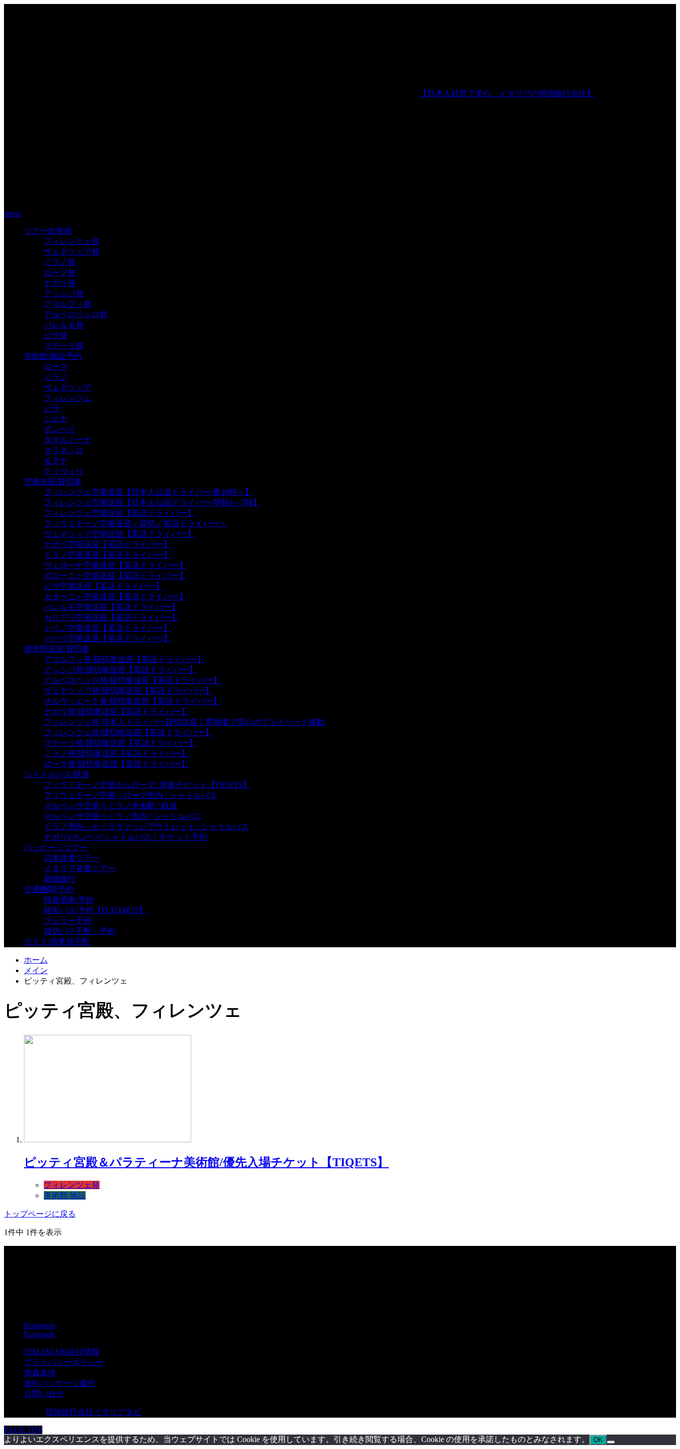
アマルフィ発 (68, 304)
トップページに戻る (40, 1214)
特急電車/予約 (69, 899)
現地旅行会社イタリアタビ (93, 1412)
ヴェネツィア (68, 387)
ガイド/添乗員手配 (57, 941)
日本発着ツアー (72, 858)
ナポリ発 (60, 283)
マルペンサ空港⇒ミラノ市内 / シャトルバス (122, 816)
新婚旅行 (60, 879)
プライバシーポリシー (64, 1362)
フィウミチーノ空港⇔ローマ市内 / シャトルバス (130, 795)
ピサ (52, 408)
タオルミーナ (68, 440)
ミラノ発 (60, 262)
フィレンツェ (68, 398)
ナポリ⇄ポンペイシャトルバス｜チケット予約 (125, 837)
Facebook (39, 1334)
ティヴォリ (64, 471)
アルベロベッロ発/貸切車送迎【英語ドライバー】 (132, 680)
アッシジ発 (64, 293)
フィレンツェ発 (72, 241)
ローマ (56, 366)
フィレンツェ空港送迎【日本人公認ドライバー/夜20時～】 (148, 492)
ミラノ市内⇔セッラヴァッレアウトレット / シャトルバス (146, 826)
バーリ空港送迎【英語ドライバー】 (107, 638)
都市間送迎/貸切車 (57, 649)
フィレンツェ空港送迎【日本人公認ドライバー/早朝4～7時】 (152, 502)
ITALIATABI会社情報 (62, 1351)
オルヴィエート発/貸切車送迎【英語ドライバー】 (132, 701)
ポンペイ (60, 429)
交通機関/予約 (49, 889)
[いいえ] (611, 1442)
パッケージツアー (56, 847)
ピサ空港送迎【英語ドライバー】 (103, 586)
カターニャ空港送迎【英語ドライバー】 (115, 596)
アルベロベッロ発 (76, 314)
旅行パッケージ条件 (60, 1383)
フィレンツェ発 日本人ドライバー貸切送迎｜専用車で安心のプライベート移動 (184, 722)
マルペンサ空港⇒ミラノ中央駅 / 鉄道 (110, 805)
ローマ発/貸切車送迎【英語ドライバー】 (116, 764)
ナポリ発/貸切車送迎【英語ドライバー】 (116, 711)
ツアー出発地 (48, 230)
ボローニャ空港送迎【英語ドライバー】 (115, 575)
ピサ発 (56, 335)
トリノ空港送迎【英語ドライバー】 (107, 628)
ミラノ (56, 377)
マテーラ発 (64, 345)
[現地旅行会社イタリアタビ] (211, 196)
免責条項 (40, 1372)
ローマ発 (60, 272)
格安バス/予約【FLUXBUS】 (95, 910)
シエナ (56, 419)
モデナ (56, 460)
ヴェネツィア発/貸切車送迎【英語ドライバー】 (128, 690)
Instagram (39, 1325)
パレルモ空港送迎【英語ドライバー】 (111, 607)
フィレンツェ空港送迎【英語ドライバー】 (119, 513)
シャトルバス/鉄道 (57, 774)
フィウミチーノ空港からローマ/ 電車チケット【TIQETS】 (147, 784)
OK (598, 1440)
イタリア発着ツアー (79, 868)
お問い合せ (44, 1393)
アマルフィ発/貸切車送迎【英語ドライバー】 (124, 659)
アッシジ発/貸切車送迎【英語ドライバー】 (120, 670)
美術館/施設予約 (53, 356)
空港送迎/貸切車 (53, 481)
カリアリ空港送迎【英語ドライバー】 (111, 617)
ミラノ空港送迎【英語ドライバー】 (107, 555)
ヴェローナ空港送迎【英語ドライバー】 (115, 565)
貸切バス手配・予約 (79, 931)
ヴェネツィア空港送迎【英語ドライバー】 (119, 534)
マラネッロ (64, 450)
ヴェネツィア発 (72, 251)
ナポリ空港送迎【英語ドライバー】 (107, 544)
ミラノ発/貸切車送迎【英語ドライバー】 (116, 753)
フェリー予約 (68, 920)
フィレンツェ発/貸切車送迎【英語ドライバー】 (128, 732)
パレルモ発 (64, 325)
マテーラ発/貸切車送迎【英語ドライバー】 (120, 743)
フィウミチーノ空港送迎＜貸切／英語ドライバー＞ (135, 523)
